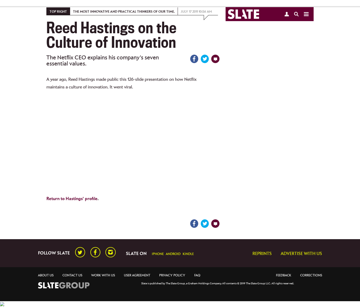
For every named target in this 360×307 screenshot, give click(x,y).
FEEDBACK (283, 275)
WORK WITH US (103, 275)
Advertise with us (301, 253)
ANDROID (173, 254)
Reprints (262, 253)
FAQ (197, 275)
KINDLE (188, 254)
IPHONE (158, 254)
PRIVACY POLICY (172, 275)
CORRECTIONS (311, 275)
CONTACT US (72, 275)
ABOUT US (45, 275)
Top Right (58, 12)
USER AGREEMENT (137, 275)
